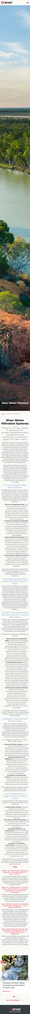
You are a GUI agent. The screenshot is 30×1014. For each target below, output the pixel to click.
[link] (6, 2)
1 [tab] (14, 996)
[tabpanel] (15, 974)
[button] (28, 3)
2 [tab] (16, 996)
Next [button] (26, 976)
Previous (4, 976)
